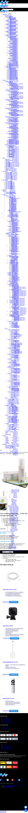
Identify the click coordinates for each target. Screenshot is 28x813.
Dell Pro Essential (14, 451)
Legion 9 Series (15, 401)
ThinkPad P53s (14, 250)
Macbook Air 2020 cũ (14, 144)
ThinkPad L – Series (12, 273)
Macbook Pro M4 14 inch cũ (17, 114)
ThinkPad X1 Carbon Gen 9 (17, 380)
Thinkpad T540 (14, 264)
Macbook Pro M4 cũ (12, 113)
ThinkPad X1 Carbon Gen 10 (17, 377)
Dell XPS (10, 373)
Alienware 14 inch (15, 388)
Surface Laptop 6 (14, 214)
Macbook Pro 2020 (12, 50)
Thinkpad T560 (14, 265)
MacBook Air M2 (14, 23)
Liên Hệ (4, 750)
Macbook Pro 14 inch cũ (14, 165)
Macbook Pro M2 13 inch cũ (17, 96)
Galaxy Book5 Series (13, 507)
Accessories (16, 452)
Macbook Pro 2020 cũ (14, 160)
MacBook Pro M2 (12, 22)
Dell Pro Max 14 (14, 340)
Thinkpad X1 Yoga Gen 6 (19, 300)
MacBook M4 (8, 27)
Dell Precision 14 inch (15, 368)
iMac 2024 (7, 162)
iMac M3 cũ (14, 169)
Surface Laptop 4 (14, 216)
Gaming (7, 423)
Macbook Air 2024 (12, 70)
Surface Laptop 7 (14, 212)
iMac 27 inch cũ (13, 172)
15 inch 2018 (14, 60)
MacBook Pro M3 (12, 26)
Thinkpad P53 (14, 249)
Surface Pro (10, 197)
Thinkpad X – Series (12, 274)
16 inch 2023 (14, 43)
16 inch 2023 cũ (15, 152)
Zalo (10, 780)
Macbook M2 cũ (9, 89)
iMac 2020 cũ (14, 179)
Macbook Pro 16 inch (12, 61)
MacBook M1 (8, 16)
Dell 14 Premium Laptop (16, 334)
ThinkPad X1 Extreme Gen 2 (17, 338)
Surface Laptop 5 (14, 215)
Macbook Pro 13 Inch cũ (14, 166)
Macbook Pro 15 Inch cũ (14, 163)
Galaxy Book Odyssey (13, 413)
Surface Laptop (14, 233)
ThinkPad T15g (14, 270)
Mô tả (4, 550)
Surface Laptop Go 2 (15, 227)
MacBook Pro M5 (12, 33)
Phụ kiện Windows (12, 547)
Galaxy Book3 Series (13, 509)
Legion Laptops (13, 397)
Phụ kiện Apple (12, 546)
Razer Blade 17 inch (14, 521)
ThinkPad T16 (14, 271)
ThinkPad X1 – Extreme (16, 289)
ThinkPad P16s (14, 243)
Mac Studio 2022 (9, 188)
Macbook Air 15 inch (13, 79)
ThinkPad (7, 233)
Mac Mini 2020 (8, 178)
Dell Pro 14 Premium (15, 433)
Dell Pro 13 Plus (15, 443)
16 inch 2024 (14, 40)
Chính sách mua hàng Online (8, 722)
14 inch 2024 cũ (15, 148)
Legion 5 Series (15, 398)
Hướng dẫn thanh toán (7, 747)
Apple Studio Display (10, 192)
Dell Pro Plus (14, 442)
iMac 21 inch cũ (13, 174)
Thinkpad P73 (14, 254)
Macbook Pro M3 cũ (12, 104)
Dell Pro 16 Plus (15, 446)
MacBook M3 (8, 24)
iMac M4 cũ (14, 168)
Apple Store (11, 452)
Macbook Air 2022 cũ (13, 120)
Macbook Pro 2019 (12, 53)
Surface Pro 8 (14, 204)
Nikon (12, 537)
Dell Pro (14, 447)
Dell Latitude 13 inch (15, 382)
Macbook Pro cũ (9, 122)
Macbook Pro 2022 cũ (13, 131)
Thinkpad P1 (13, 237)
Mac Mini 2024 (8, 176)
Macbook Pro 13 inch (12, 65)
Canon (12, 538)
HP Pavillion (14, 504)
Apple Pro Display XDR (10, 193)
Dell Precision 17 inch (15, 372)
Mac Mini (11, 194)
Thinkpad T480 (14, 260)
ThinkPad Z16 (14, 283)
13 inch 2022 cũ (15, 155)
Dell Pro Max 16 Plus (15, 427)
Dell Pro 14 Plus (15, 445)
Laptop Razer (11, 424)
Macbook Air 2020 (12, 74)
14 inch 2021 (14, 48)
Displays (4, 190)
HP (12, 498)
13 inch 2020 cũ (15, 161)
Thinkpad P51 (14, 246)
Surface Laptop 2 (14, 218)
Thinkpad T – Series (12, 255)
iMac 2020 (12, 189)
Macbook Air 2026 (12, 68)
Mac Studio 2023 (9, 187)
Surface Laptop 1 (14, 220)
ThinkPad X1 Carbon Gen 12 (20, 309)
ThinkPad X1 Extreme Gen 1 (20, 295)
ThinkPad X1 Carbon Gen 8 (20, 313)
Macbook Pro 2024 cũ (14, 146)
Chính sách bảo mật (6, 720)
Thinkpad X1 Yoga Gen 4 (19, 302)
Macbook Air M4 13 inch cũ (17, 110)
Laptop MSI (14, 527)
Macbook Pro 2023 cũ (13, 127)
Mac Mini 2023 (8, 177)
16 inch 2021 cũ (15, 158)
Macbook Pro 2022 (12, 44)
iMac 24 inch (8, 169)
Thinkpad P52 (14, 248)
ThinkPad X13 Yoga (15, 277)
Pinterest (15, 780)
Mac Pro (4, 189)
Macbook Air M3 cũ (12, 100)
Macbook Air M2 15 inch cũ (17, 93)
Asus (12, 532)
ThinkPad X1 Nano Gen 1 (17, 396)
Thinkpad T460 (14, 257)
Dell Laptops (11, 329)
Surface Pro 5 (14, 208)
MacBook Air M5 (14, 34)
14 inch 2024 (14, 38)
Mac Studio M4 (8, 184)
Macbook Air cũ (8, 116)
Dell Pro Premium (14, 431)
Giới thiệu (4, 744)
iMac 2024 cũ (14, 176)
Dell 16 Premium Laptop (16, 335)
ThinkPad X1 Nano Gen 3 (19, 317)
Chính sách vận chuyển (7, 718)
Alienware (10, 386)
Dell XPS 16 (13, 378)
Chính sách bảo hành (6, 721)
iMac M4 (12, 184)
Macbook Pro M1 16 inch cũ (17, 88)
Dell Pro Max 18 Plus (15, 430)
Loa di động (12, 535)
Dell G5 (15, 493)
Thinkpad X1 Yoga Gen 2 (17, 360)
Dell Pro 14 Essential (15, 363)
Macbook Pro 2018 (12, 58)
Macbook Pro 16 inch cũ (14, 162)
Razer (6, 414)
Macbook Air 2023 (12, 71)
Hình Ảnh (17, 550)
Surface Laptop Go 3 (15, 228)
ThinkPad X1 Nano (15, 316)
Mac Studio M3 (8, 183)
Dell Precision (11, 367)
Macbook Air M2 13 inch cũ (15, 100)
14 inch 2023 (14, 42)
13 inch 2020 (14, 52)
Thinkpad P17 (14, 244)
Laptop (4, 194)
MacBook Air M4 (14, 31)
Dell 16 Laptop (14, 333)
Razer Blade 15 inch (12, 418)
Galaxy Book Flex (14, 512)
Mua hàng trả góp (6, 748)
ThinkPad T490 (14, 261)
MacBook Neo (8, 15)
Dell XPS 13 (13, 374)
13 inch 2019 (14, 54)
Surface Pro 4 (14, 209)
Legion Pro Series (15, 402)
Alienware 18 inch (15, 491)
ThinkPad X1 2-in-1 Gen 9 (19, 287)
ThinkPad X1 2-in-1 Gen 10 (17, 321)
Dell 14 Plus (13, 337)
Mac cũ (4, 80)
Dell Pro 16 (15, 449)
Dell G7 (15, 495)
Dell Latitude (11, 380)
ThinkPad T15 (14, 268)
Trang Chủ (2, 452)
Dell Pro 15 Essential (15, 365)
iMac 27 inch (8, 170)
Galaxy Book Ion (12, 412)
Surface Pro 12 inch (15, 221)
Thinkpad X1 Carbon (15, 306)
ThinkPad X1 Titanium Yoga (15, 387)
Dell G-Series (14, 492)
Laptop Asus (14, 526)
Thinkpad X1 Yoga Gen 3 (19, 304)
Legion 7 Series (15, 400)
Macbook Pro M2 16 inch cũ (17, 98)
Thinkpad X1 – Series (13, 284)
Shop (6, 452)
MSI (12, 533)
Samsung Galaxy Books (12, 505)
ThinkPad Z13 (14, 282)
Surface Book (11, 221)
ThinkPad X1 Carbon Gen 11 (17, 373)
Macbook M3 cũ (9, 99)
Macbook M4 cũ (9, 108)
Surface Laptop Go (12, 226)
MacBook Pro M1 (12, 19)
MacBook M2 (8, 20)
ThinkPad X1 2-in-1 (15, 285)
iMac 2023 (7, 164)
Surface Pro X (14, 199)
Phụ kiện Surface (12, 548)
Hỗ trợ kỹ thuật (5, 728)
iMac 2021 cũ (14, 178)
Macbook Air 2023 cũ (13, 119)
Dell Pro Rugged (11, 366)
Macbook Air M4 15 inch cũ (17, 111)
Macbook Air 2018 (12, 76)
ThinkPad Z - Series (12, 281)
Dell (6, 328)
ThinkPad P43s (14, 245)
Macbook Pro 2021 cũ (13, 133)
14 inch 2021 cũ (15, 157)
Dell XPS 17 (13, 379)
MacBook (5, 14)
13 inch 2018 (14, 59)
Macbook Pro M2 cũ (12, 94)
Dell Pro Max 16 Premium (15, 425)
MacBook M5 (8, 31)
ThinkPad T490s (14, 262)
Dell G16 (15, 497)
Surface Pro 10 (14, 201)
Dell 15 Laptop (14, 332)
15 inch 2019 (14, 55)
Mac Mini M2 (8, 173)
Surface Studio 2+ (12, 232)
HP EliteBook (14, 499)
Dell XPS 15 (13, 377)
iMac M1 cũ (14, 171)
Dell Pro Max (11, 339)
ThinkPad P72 (14, 253)
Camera (11, 536)
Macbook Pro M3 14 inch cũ (17, 105)
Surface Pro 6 (14, 206)
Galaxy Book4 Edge (13, 510)
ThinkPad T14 (14, 266)
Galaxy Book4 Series (13, 508)
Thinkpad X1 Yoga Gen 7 (17, 348)
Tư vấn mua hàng (6, 727)
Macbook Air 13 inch (13, 81)
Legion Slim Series (15, 403)
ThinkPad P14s (14, 238)
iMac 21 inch (12, 190)
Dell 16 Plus (13, 338)
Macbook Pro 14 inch (14, 66)
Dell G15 (15, 496)
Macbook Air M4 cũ (12, 109)
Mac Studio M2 (8, 182)
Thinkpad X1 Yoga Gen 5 (19, 301)
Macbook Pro (8, 35)
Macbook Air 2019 (12, 75)
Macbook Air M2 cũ (12, 91)
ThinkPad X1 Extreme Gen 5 (20, 290)
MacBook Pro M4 (12, 30)
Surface (7, 195)
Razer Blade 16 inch (12, 419)
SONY (12, 540)
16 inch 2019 (14, 57)
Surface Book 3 (14, 222)
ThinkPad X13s (14, 278)
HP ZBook (14, 503)
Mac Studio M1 (8, 181)
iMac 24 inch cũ (13, 173)
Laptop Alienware (14, 529)
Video (23, 550)
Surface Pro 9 (14, 203)
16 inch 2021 (14, 49)
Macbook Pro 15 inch (12, 63)
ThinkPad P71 (14, 251)
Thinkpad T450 (14, 256)
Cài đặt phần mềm (6, 745)
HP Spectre (13, 501)
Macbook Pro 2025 (12, 36)
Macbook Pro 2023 (12, 41)
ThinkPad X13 (14, 276)
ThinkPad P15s (14, 240)
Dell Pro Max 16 (14, 341)
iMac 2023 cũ (14, 177)
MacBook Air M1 (14, 20)
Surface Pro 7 (14, 205)
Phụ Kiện (11, 544)
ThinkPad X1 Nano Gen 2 (17, 393)
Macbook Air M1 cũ (12, 82)
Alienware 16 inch (15, 490)
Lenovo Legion (14, 530)
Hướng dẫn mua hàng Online (8, 746)
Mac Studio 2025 (9, 186)
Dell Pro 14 (15, 448)
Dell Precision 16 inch (15, 371)
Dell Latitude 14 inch (15, 383)
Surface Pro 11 (14, 200)
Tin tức (4, 729)
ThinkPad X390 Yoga (15, 279)
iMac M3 (12, 183)
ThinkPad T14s (14, 267)
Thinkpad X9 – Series (13, 234)
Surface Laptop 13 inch (16, 211)
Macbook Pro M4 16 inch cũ (17, 115)
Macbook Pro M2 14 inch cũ (15, 108)
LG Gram (12, 531)
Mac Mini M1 (8, 175)
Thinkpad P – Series (12, 236)
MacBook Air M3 (14, 27)
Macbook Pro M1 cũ (12, 85)
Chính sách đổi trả (6, 719)
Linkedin (22, 780)
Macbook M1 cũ (9, 81)
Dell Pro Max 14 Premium (15, 438)
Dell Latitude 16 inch (15, 385)
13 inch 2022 (14, 46)
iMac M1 (12, 182)
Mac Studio (5, 180)
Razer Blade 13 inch (14, 516)
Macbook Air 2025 (12, 69)
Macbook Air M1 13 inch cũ (17, 83)
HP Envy (14, 502)
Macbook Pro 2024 (12, 37)
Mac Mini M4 (12, 195)
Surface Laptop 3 (14, 217)
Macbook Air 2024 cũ (13, 117)
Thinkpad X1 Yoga (15, 296)
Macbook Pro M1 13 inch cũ (15, 90)
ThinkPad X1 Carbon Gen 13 (17, 366)
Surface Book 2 (14, 223)
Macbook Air (8, 66)
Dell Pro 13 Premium (15, 436)
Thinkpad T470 (14, 259)
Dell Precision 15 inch (15, 369)
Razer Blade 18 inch (12, 422)
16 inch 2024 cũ (15, 149)
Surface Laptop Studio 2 (16, 231)
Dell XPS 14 (13, 376)
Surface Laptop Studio (13, 229)
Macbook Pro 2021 (12, 47)
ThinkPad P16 (14, 242)
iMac (4, 158)
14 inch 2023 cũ (15, 151)
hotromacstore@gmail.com (9, 786)
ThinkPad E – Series (12, 272)
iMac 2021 (7, 165)
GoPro (12, 542)
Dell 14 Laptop (14, 330)
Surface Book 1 (14, 225)
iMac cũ (12, 167)
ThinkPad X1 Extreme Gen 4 (20, 292)
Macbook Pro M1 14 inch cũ (17, 87)
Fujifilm (7, 440)
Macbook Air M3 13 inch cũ (17, 102)
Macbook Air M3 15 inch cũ (17, 103)
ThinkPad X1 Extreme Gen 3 (20, 293)
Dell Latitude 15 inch (15, 384)
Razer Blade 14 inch (12, 417)
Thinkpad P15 (14, 239)
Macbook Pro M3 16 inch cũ (17, 106)
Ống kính (12, 543)
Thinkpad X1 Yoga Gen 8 (19, 298)
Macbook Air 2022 (12, 72)
